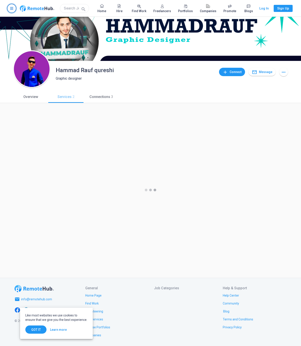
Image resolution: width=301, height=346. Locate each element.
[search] (74, 8)
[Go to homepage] (37, 8)
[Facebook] (17, 309)
